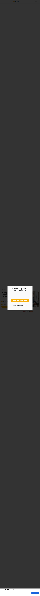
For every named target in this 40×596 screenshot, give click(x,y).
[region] (20, 592)
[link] (20, 300)
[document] (20, 298)
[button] (31, 286)
